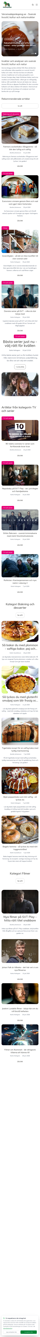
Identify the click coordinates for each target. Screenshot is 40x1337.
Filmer (5, 228)
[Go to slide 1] (32, 53)
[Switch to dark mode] (33, 4)
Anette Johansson (15, 153)
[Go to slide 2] (33, 53)
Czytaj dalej (20, 367)
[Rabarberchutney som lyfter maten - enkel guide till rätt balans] (20, 38)
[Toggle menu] (37, 5)
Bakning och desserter (11, 114)
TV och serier (8, 173)
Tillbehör (8, 39)
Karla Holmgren (15, 262)
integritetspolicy (7, 1328)
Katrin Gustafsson (9, 49)
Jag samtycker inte (11, 1332)
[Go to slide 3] (35, 53)
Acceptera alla (28, 1332)
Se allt (20, 106)
